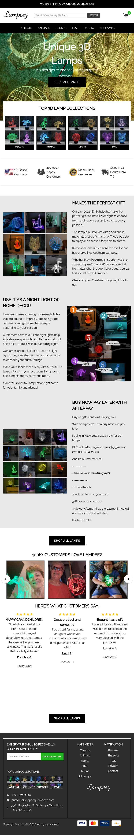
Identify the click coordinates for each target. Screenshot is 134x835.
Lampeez (30, 824)
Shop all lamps (67, 718)
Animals (44, 28)
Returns (113, 750)
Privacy (113, 765)
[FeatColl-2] (51, 130)
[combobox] (60, 15)
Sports (61, 28)
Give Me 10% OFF (52, 756)
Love (75, 28)
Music (89, 28)
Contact (113, 771)
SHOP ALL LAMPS (67, 540)
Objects (26, 28)
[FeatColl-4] (114, 130)
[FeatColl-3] (83, 130)
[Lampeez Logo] (16, 14)
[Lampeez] (99, 787)
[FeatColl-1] (19, 130)
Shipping (113, 755)
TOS (113, 760)
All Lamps (107, 28)
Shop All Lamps (67, 82)
